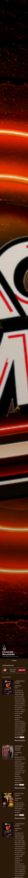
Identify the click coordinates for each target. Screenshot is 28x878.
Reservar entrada (20, 740)
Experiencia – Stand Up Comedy (19, 747)
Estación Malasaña (8, 653)
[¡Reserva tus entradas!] (22, 670)
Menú (14, 660)
